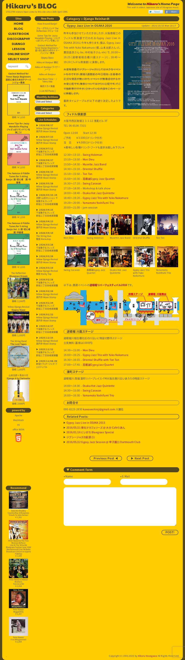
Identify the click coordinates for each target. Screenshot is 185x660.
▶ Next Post (140, 458)
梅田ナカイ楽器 (47, 86)
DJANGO (18, 44)
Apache (18, 415)
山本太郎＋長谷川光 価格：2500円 (18, 389)
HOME (18, 24)
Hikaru (152, 4)
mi (18, 424)
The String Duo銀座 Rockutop (44, 236)
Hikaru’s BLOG (31, 5)
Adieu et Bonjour (47, 74)
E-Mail (126, 476)
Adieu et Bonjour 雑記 (47, 62)
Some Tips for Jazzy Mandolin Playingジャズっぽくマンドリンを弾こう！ (18, 128)
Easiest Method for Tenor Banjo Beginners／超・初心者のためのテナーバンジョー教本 (47, 49)
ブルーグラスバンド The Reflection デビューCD (47, 30)
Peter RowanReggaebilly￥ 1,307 (18, 611)
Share (174, 11)
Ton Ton (87, 174)
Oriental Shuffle (93, 169)
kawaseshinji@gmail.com (99, 409)
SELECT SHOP (18, 59)
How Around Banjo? (47, 23)
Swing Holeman (92, 154)
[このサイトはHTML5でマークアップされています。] (18, 437)
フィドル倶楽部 (76, 114)
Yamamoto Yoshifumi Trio (98, 203)
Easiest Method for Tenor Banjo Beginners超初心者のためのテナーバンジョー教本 (18, 78)
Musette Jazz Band (94, 164)
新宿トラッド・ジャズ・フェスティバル (46, 364)
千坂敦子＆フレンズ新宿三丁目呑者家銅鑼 (47, 151)
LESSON (18, 49)
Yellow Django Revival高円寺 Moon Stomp (47, 128)
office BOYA (18, 429)
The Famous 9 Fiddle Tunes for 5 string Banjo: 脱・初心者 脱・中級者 (18, 177)
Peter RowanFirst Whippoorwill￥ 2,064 (18, 639)
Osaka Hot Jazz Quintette (99, 193)
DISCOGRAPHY (18, 39)
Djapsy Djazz (47, 57)
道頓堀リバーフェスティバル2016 (108, 285)
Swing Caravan (92, 183)
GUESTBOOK (18, 34)
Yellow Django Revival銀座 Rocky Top (47, 271)
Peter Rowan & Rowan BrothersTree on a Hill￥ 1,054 (18, 582)
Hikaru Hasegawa (147, 655)
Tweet (157, 11)
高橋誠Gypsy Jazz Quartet (99, 178)
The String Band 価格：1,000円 (18, 355)
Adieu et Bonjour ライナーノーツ (47, 68)
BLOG (18, 29)
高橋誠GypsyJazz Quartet (98, 364)
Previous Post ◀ (106, 458)
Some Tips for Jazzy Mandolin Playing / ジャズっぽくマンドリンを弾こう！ (47, 38)
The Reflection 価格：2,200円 (18, 287)
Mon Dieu (88, 159)
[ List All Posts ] (47, 91)
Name (69, 476)
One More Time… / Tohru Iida (47, 80)
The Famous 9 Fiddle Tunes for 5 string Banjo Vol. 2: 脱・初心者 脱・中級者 (19, 227)
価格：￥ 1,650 (18, 117)
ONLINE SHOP (18, 54)
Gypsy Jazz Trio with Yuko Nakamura (105, 198)
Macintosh (18, 420)
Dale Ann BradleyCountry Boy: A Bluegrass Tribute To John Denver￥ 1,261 (18, 514)
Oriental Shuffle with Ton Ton (101, 360)
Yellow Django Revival (18, 308)
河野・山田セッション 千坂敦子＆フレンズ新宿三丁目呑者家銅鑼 (47, 200)
